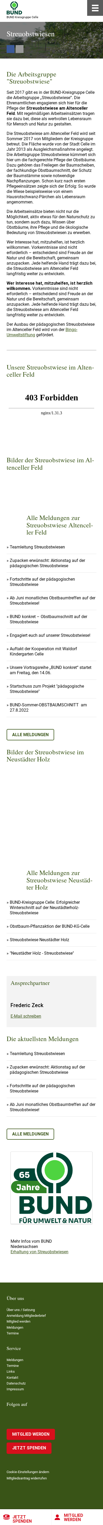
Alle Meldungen (30, 734)
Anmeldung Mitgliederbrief (26, 1316)
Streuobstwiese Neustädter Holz (39, 939)
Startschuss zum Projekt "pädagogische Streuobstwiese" (47, 689)
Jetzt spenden (22, 1519)
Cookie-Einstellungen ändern (28, 1472)
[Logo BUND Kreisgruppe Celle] (14, 7)
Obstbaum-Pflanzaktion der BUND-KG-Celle (50, 926)
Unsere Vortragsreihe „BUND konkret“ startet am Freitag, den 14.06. (50, 670)
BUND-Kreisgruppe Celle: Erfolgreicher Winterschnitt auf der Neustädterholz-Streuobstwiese (45, 907)
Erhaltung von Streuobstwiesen (39, 1251)
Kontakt (12, 1378)
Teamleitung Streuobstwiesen (37, 547)
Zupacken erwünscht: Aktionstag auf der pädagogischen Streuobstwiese (47, 563)
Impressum (15, 1389)
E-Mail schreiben (26, 1016)
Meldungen (15, 1327)
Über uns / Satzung (21, 1310)
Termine (13, 1333)
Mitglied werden (73, 1517)
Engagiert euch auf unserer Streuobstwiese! (50, 635)
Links (11, 1371)
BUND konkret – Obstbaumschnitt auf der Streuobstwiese (48, 619)
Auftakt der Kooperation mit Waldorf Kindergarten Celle (43, 651)
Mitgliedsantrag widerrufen (27, 1478)
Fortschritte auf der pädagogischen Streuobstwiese (42, 582)
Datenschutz (16, 1383)
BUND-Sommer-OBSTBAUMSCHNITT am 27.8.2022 (48, 707)
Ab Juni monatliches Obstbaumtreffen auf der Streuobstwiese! (52, 600)
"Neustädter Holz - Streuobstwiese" (42, 953)
